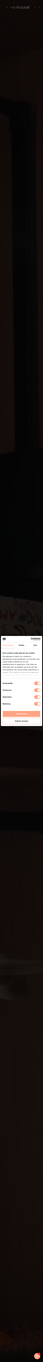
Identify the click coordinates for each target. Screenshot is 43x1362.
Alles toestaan (21, 714)
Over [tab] (35, 645)
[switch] (37, 690)
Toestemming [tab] (8, 645)
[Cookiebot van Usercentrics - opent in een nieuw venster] (30, 639)
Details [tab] (21, 645)
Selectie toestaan (21, 721)
